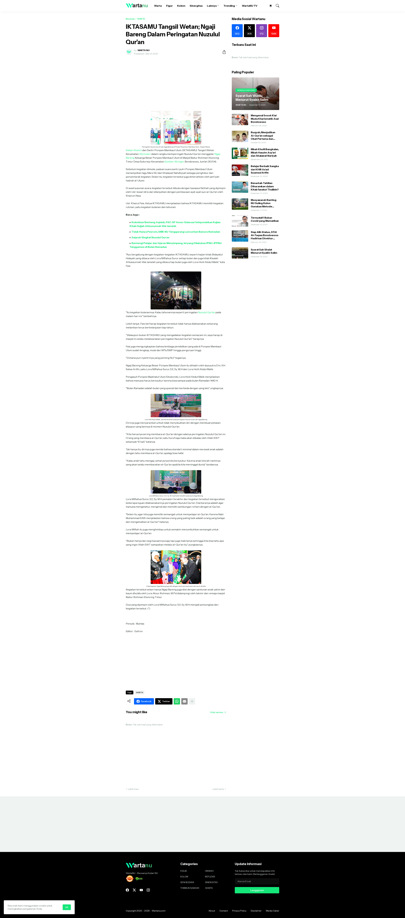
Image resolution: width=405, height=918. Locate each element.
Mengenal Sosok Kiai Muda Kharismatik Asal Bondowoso (265, 118)
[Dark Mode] (269, 6)
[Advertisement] (176, 81)
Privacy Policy (239, 910)
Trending (229, 5)
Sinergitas (196, 5)
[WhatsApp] (177, 701)
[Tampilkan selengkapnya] (192, 701)
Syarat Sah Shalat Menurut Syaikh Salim (264, 251)
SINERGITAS (211, 882)
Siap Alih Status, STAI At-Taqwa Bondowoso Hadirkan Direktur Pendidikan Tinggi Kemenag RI (264, 235)
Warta (158, 5)
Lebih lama (218, 789)
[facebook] (127, 890)
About (212, 910)
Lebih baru (133, 789)
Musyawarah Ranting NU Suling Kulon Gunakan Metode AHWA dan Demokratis (265, 203)
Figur (169, 5)
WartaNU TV (249, 5)
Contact (223, 910)
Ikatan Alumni (134, 150)
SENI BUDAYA (187, 882)
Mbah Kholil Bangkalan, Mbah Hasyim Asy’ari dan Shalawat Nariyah (265, 152)
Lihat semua (216, 712)
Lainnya (211, 5)
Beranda (130, 18)
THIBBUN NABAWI (189, 888)
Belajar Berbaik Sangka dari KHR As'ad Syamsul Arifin (265, 169)
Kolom (181, 5)
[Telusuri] (276, 6)
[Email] (184, 701)
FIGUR (183, 870)
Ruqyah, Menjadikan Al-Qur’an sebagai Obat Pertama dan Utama (263, 135)
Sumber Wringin (174, 161)
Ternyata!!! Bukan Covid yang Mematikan (265, 219)
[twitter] (134, 890)
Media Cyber (272, 910)
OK (66, 907)
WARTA (141, 18)
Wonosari (145, 154)
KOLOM (184, 876)
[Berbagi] (223, 52)
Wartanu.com (158, 910)
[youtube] (141, 890)
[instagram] (148, 890)
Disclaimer (256, 910)
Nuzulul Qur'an (206, 312)
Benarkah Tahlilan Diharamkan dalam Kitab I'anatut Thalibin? (265, 186)
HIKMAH (209, 870)
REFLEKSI (210, 876)
